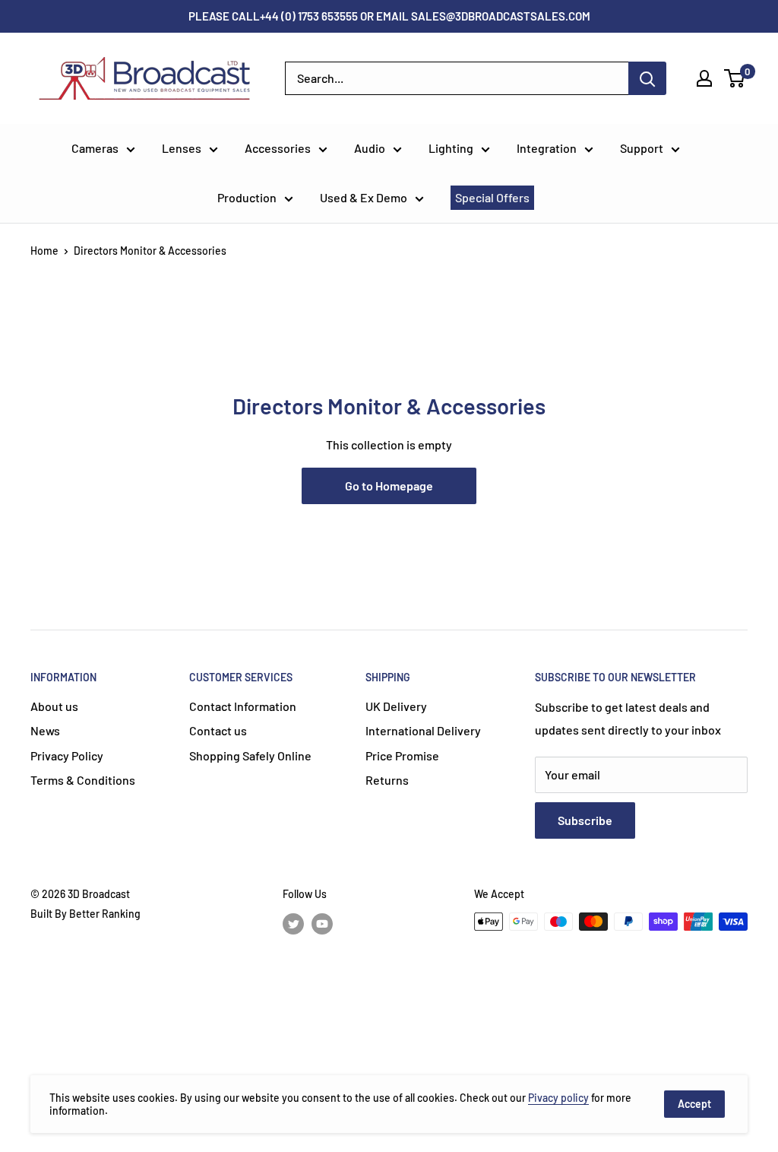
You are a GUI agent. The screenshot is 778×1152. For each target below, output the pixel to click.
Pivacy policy (558, 1097)
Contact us (218, 730)
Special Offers (492, 197)
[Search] (647, 78)
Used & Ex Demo (363, 197)
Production (247, 197)
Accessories (278, 148)
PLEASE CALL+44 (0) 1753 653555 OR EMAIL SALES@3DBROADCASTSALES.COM (389, 16)
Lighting (451, 148)
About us (54, 706)
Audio (369, 148)
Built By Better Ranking (85, 913)
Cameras (95, 148)
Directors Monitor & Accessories (150, 250)
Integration (547, 148)
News (45, 730)
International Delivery (423, 730)
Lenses (181, 148)
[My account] (704, 78)
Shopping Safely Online (250, 755)
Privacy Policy (66, 755)
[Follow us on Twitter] (293, 923)
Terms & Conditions (82, 780)
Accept (694, 1103)
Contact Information (242, 706)
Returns (387, 780)
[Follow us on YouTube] (322, 923)
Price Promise (402, 755)
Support (641, 148)
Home (44, 250)
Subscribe (585, 820)
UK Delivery (396, 706)
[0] (735, 78)
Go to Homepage (389, 485)
